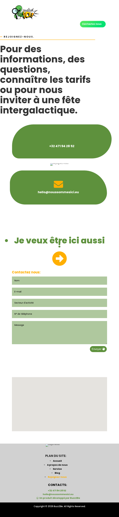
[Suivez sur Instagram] (59, 512)
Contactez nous (91, 24)
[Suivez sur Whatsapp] (68, 512)
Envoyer (96, 349)
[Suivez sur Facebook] (51, 512)
